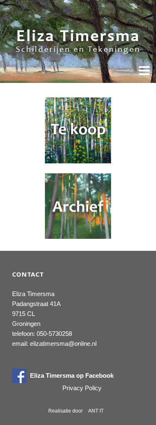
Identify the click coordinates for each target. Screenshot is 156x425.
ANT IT (96, 411)
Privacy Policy (82, 387)
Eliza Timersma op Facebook (70, 375)
